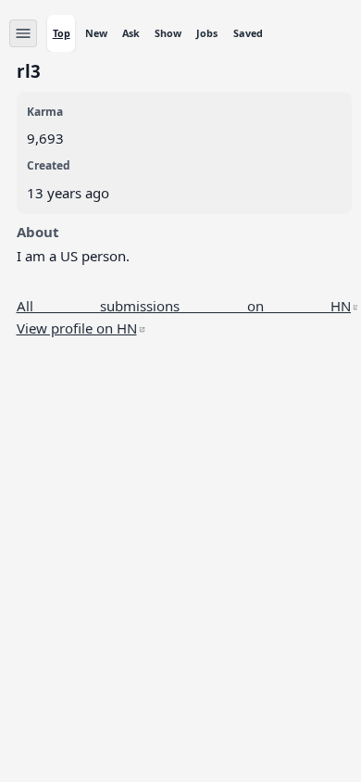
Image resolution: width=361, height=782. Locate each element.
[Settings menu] (23, 33)
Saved (248, 33)
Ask (131, 33)
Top (61, 33)
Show (168, 33)
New (96, 33)
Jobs (207, 33)
